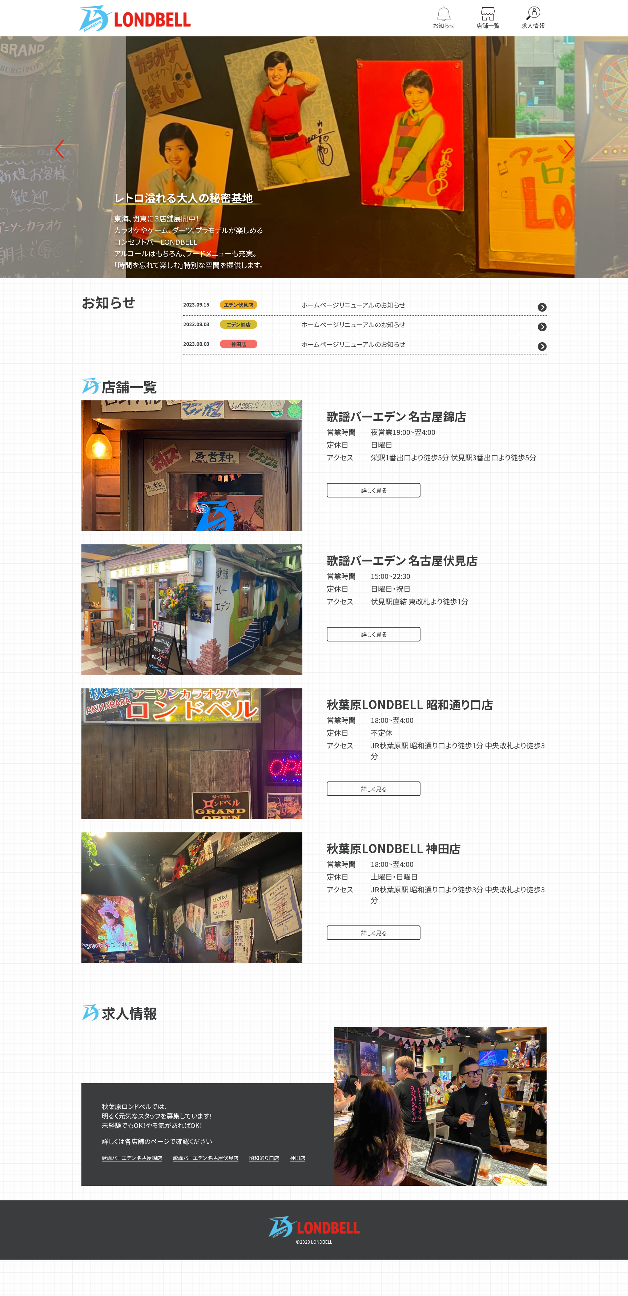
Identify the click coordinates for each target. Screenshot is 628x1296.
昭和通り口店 (264, 1157)
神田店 (297, 1157)
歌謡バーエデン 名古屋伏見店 (205, 1157)
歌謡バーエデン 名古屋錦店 (132, 1157)
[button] (568, 149)
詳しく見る (374, 490)
